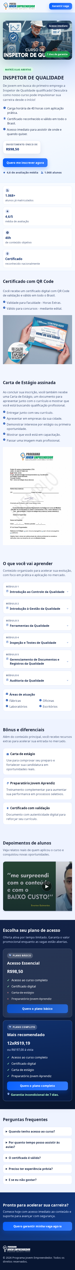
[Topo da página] (19, 6)
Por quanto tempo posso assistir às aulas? (33, 1144)
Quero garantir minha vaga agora (37, 1226)
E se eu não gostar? (23, 1180)
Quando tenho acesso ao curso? (32, 1131)
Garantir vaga (60, 6)
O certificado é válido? (25, 1158)
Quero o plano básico (37, 1009)
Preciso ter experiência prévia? (31, 1169)
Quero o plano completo (37, 1086)
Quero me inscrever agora (25, 163)
